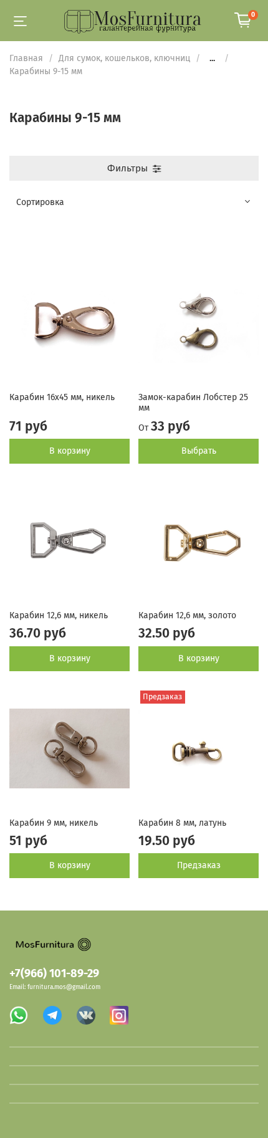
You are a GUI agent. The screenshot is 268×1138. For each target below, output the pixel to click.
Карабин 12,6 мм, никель (58, 615)
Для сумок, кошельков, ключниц (124, 58)
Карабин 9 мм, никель (53, 823)
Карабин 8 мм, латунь (182, 823)
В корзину (69, 451)
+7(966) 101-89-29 (54, 973)
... (212, 59)
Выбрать (198, 451)
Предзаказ (199, 865)
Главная (26, 58)
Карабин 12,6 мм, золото (187, 615)
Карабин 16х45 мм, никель (62, 397)
